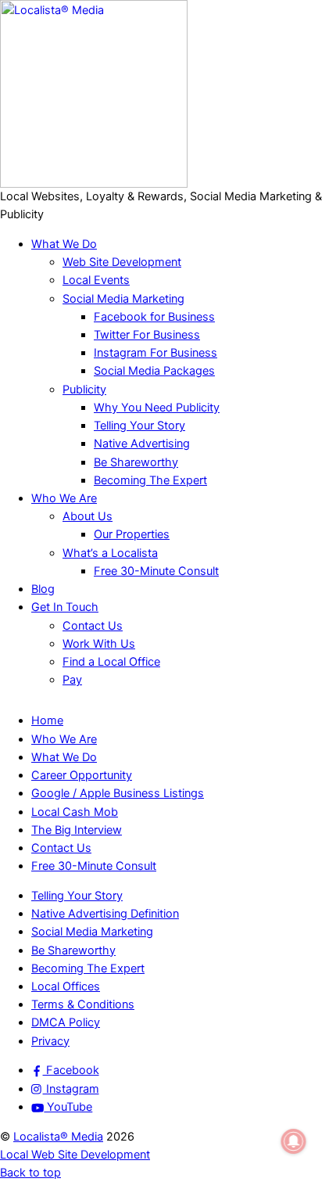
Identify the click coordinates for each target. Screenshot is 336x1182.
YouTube (68, 1107)
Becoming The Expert (150, 480)
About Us (88, 516)
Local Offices (65, 986)
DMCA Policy (65, 1022)
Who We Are (64, 498)
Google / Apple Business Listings (117, 793)
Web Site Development (122, 262)
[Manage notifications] (293, 1141)
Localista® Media (58, 1137)
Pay (72, 680)
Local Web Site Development (75, 1155)
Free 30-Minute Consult (156, 571)
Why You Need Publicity (157, 408)
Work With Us (99, 644)
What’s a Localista (110, 553)
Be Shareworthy (136, 462)
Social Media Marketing (123, 299)
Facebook (71, 1070)
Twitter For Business (147, 335)
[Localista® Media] (94, 184)
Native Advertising (142, 444)
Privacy (50, 1041)
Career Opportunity (81, 775)
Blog (43, 589)
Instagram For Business (155, 353)
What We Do (64, 244)
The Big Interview (76, 830)
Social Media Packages (154, 371)
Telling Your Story (139, 426)
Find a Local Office (111, 662)
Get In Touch (64, 607)
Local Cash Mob (74, 812)
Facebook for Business (154, 317)
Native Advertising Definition (105, 914)
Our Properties (132, 534)
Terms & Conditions (82, 1004)
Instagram (71, 1089)
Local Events (96, 280)
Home (47, 720)
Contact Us (93, 626)
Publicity (84, 390)
